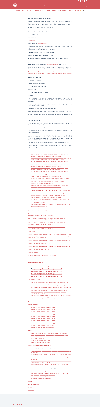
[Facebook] (78, 1)
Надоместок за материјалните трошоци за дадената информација (46, 176)
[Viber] (82, 1)
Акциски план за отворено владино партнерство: (39, 345)
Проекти (71, 10)
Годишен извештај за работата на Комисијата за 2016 (43, 309)
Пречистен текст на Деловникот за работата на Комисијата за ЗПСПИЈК (47, 181)
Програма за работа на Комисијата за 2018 (40, 265)
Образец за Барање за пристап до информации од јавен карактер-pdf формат (49, 333)
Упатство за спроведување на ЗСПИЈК (39, 174)
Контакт (77, 10)
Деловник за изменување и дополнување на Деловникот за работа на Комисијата (49, 185)
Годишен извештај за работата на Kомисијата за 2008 (43, 323)
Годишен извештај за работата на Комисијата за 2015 (43, 311)
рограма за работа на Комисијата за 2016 (47, 269)
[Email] (86, 1)
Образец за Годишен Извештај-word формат (41, 342)
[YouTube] (80, 1)
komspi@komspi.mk (42, 43)
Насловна (18, 10)
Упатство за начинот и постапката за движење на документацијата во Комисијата (50, 193)
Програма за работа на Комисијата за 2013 (46, 276)
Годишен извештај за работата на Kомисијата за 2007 (43, 325)
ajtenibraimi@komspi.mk (52, 64)
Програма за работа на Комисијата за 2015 (46, 271)
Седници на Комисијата (33, 384)
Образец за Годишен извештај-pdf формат (40, 340)
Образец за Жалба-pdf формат (38, 336)
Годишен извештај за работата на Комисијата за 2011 (43, 318)
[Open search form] (86, 6)
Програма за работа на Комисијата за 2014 (46, 274)
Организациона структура (34, 279)
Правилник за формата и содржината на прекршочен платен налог (46, 197)
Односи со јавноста (39, 10)
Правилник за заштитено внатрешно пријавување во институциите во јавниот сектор (50, 204)
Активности (31, 390)
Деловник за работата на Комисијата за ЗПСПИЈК (42, 183)
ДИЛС (23, 10)
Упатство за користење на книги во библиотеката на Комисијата (46, 187)
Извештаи (48, 10)
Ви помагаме (31, 387)
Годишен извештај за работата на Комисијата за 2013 (43, 314)
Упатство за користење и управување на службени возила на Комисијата (48, 195)
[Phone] (84, 1)
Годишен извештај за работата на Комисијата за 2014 (43, 313)
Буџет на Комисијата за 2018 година (39, 206)
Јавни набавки (31, 231)
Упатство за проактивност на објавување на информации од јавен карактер (48, 371)
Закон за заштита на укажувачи (38, 202)
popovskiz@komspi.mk (55, 68)
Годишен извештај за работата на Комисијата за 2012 (43, 316)
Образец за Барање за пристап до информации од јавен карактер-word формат (49, 335)
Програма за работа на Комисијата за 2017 (40, 266)
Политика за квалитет (33, 252)
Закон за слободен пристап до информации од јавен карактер (45, 152)
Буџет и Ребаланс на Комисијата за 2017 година (39, 210)
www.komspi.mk (31, 40)
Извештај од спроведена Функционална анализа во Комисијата (45, 298)
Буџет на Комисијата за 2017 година (39, 207)
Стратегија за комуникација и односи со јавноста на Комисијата (43, 255)
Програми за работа (35, 262)
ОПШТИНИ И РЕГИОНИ (62, 10)
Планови (54, 10)
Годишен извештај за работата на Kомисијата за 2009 (43, 322)
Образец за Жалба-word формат (38, 338)
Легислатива (29, 10)
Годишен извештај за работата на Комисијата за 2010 (43, 320)
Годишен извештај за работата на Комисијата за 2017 (43, 307)
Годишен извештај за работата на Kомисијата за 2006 (43, 327)
